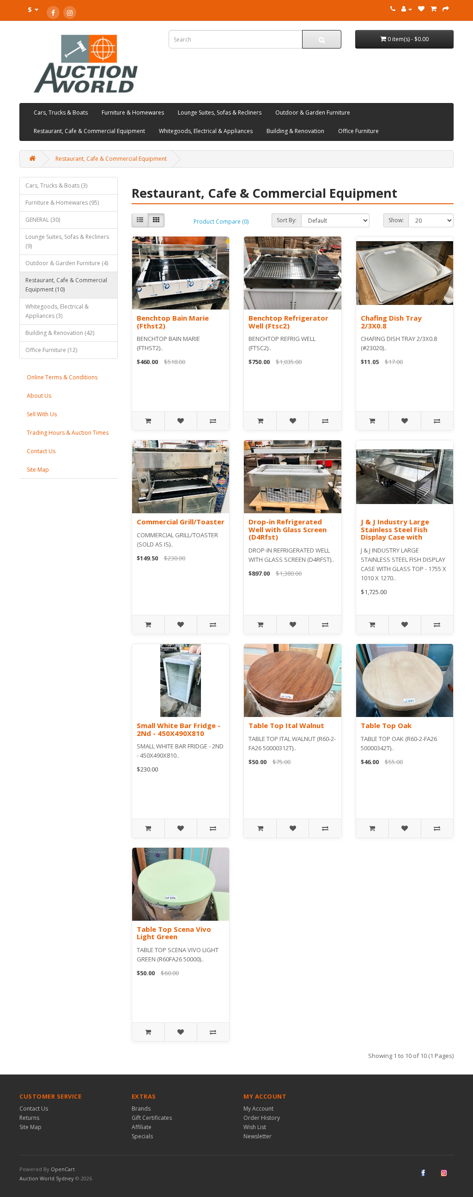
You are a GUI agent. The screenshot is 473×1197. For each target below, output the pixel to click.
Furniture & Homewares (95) (62, 203)
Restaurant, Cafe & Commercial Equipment (89, 131)
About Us (39, 396)
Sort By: (287, 220)
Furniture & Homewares (133, 112)
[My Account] (406, 9)
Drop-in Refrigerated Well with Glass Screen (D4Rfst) (288, 529)
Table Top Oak (386, 725)
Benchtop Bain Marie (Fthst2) (173, 321)
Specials (142, 1136)
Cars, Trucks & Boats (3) (56, 185)
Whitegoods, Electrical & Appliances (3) (57, 311)
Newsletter (257, 1136)
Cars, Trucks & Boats (61, 112)
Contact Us (41, 451)
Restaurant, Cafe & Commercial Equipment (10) (66, 284)
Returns (29, 1118)
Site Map (38, 470)
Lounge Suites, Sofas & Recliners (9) (67, 241)
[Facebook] (53, 12)
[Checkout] (446, 9)
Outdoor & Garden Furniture (312, 112)
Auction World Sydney (47, 1178)
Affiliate (142, 1127)
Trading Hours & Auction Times (68, 433)
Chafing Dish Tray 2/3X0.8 (391, 321)
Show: (396, 220)
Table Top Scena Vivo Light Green (174, 933)
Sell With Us (42, 414)
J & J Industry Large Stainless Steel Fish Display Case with (395, 529)
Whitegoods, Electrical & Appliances (206, 131)
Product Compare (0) (221, 221)
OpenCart (63, 1169)
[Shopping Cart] (434, 9)
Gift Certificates (152, 1118)
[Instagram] (69, 12)
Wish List (254, 1127)
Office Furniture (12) (51, 350)
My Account (258, 1108)
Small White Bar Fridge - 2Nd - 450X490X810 (178, 729)
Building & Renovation (295, 131)
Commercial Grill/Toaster (180, 521)
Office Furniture (358, 131)
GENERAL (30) (42, 220)
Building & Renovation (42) (59, 333)
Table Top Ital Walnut (286, 725)
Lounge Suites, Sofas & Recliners (219, 112)
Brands (141, 1108)
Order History (261, 1118)
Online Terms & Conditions (62, 377)
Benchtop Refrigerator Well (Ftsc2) (288, 321)
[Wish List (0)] (421, 9)
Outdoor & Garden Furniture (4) (66, 263)
